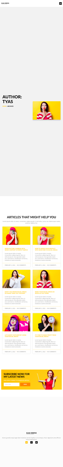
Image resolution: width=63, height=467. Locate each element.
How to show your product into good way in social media (46, 249)
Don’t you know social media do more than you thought (16, 292)
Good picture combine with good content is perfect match (16, 249)
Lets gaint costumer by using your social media (15, 335)
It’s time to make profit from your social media (45, 335)
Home (4, 106)
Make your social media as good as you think (44, 292)
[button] (60, 3)
